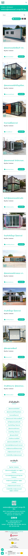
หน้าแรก (3, 7)
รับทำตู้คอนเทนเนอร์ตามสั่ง (14, 422)
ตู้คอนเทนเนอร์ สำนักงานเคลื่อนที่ (14, 418)
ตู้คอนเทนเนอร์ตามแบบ (14, 428)
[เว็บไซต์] (16, 518)
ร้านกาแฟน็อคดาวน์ (14, 415)
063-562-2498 (15, 526)
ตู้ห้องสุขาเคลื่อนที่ (14, 435)
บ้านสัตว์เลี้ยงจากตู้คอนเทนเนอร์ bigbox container (14, 489)
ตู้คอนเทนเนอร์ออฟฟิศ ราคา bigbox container (14, 471)
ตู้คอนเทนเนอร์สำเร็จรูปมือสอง (14, 412)
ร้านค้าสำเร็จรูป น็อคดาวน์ (14, 425)
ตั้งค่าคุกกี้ (18, 553)
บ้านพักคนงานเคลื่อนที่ (14, 438)
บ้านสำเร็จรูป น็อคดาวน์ (14, 432)
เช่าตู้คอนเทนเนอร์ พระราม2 (14, 452)
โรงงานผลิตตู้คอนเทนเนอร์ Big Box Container (14, 476)
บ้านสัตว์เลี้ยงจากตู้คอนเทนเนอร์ (14, 455)
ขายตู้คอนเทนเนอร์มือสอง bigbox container (14, 481)
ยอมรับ (21, 553)
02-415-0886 (10, 524)
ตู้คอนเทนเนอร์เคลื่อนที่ (14, 408)
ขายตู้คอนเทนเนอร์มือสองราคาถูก (14, 448)
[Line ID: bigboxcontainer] (12, 518)
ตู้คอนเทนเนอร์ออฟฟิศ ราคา (14, 442)
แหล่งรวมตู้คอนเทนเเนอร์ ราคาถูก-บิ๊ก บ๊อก (15, 531)
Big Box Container (14, 467)
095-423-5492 (17, 524)
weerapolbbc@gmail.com (14, 522)
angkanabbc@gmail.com (15, 521)
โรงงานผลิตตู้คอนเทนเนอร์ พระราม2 (14, 445)
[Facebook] (14, 518)
